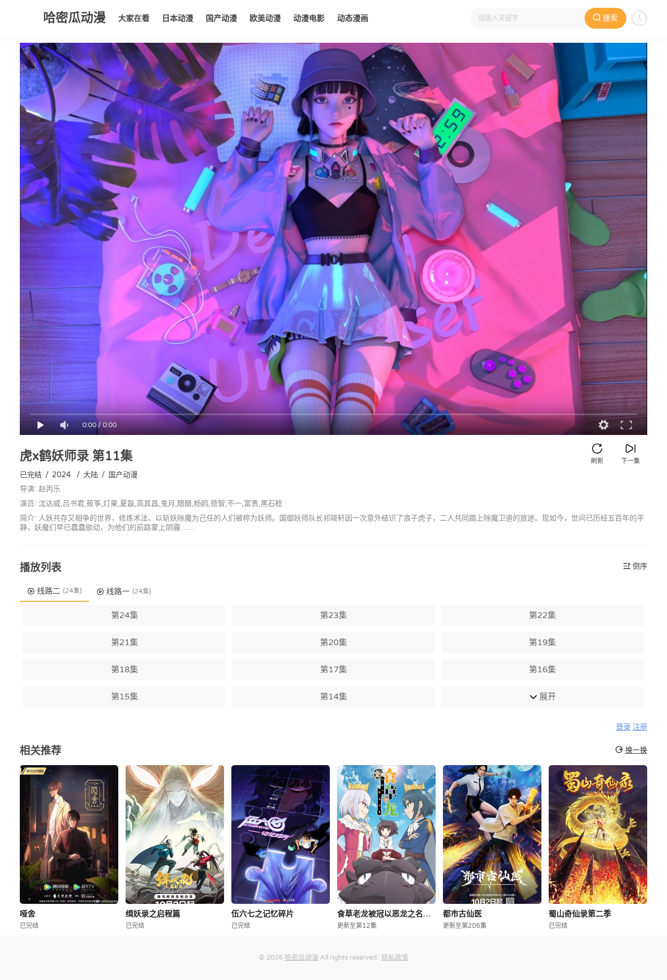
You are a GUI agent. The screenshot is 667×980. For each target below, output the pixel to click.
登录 (623, 727)
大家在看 (134, 18)
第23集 (333, 615)
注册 (640, 727)
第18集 (124, 669)
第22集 (542, 615)
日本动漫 (177, 18)
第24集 (124, 615)
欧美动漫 (265, 18)
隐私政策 (395, 957)
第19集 (542, 642)
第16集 (542, 669)
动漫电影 (309, 18)
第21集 (124, 642)
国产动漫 (221, 18)
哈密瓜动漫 (301, 957)
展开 (546, 697)
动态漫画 (352, 18)
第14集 (333, 697)
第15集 (124, 697)
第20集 (333, 642)
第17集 (333, 669)
